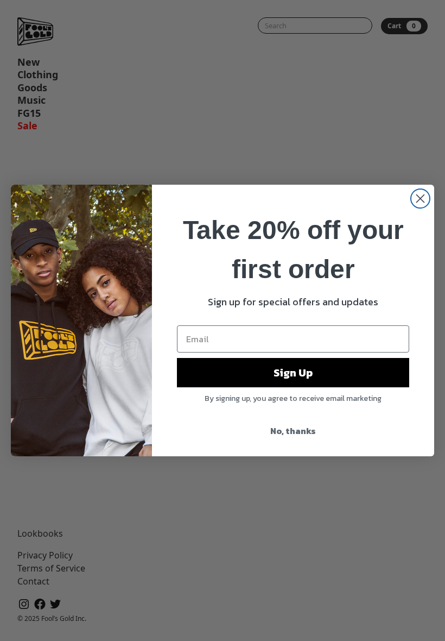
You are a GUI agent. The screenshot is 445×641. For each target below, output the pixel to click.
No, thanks (293, 430)
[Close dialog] (420, 198)
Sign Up (293, 373)
